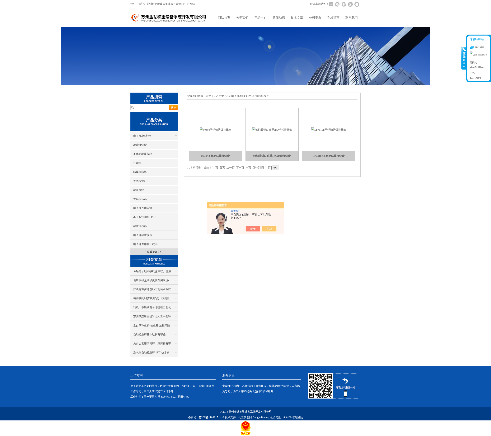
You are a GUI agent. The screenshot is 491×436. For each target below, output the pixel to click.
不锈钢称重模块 (142, 154)
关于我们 (242, 17)
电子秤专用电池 (142, 208)
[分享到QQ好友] (356, 4)
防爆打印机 (140, 172)
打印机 (137, 163)
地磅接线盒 (140, 144)
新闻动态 (279, 17)
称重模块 (138, 190)
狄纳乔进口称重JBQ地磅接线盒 (272, 155)
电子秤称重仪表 (142, 235)
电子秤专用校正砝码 (145, 244)
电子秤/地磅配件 (143, 135)
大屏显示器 (140, 199)
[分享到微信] (337, 4)
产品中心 (260, 17)
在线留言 (333, 17)
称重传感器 (140, 226)
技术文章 (297, 17)
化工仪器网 (245, 417)
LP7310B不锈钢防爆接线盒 (329, 155)
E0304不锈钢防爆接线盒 (215, 155)
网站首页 (224, 17)
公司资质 (315, 17)
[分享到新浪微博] (343, 4)
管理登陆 (297, 417)
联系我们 (351, 17)
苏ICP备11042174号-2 (211, 417)
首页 (208, 96)
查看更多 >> (154, 251)
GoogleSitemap (261, 417)
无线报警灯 (140, 181)
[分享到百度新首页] (350, 4)
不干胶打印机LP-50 (144, 217)
